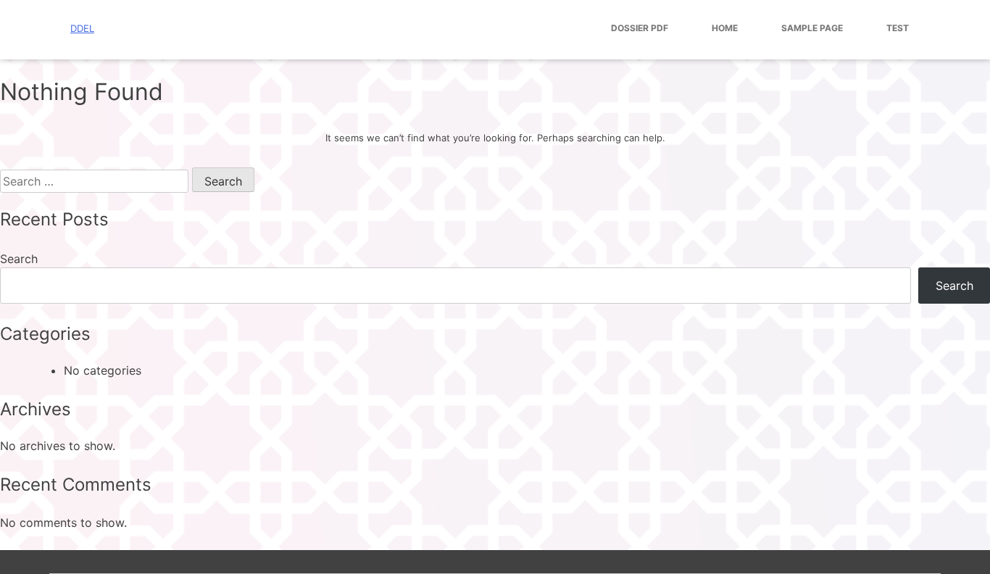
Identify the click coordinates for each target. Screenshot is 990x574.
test (897, 27)
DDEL (82, 28)
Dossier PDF (639, 27)
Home (725, 27)
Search (19, 258)
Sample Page (812, 27)
